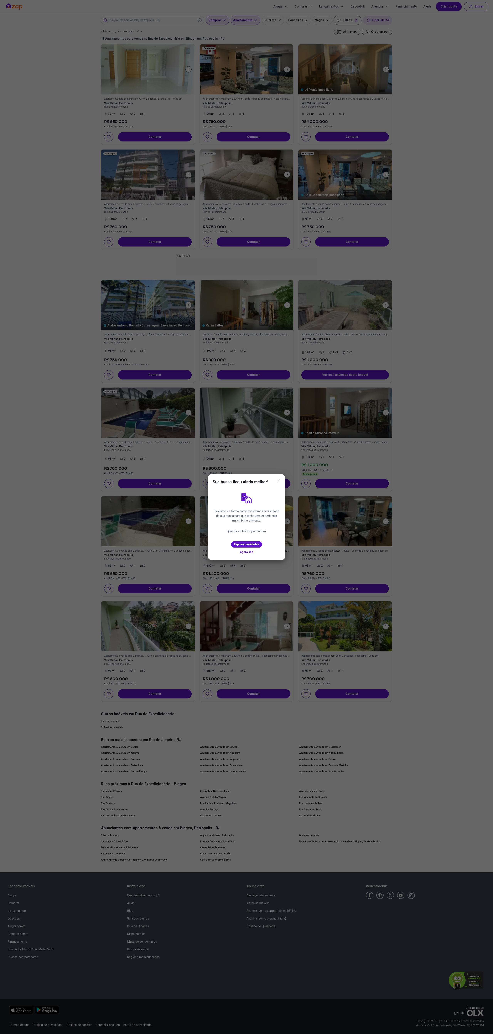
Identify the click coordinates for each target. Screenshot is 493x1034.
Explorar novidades (246, 544)
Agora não (246, 552)
